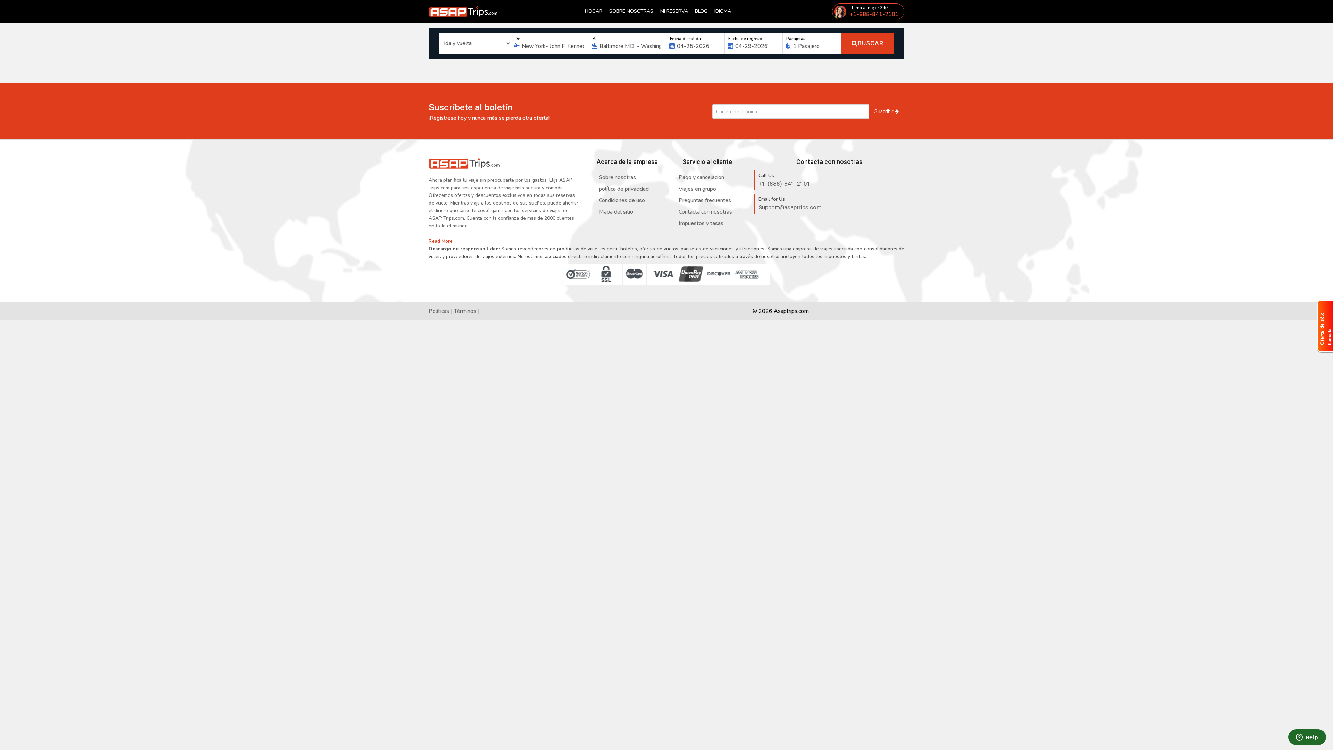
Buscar (870, 43)
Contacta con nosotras (705, 212)
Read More (441, 241)
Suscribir (884, 111)
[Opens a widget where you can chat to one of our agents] (1307, 738)
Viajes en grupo (697, 189)
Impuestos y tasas (701, 223)
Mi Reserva (674, 11)
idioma (722, 11)
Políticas (439, 311)
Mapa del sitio (616, 212)
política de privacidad (624, 189)
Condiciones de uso (622, 200)
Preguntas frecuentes (705, 200)
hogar (593, 11)
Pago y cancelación (701, 177)
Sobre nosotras (631, 11)
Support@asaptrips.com (790, 207)
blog (701, 11)
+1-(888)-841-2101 (784, 183)
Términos (465, 311)
